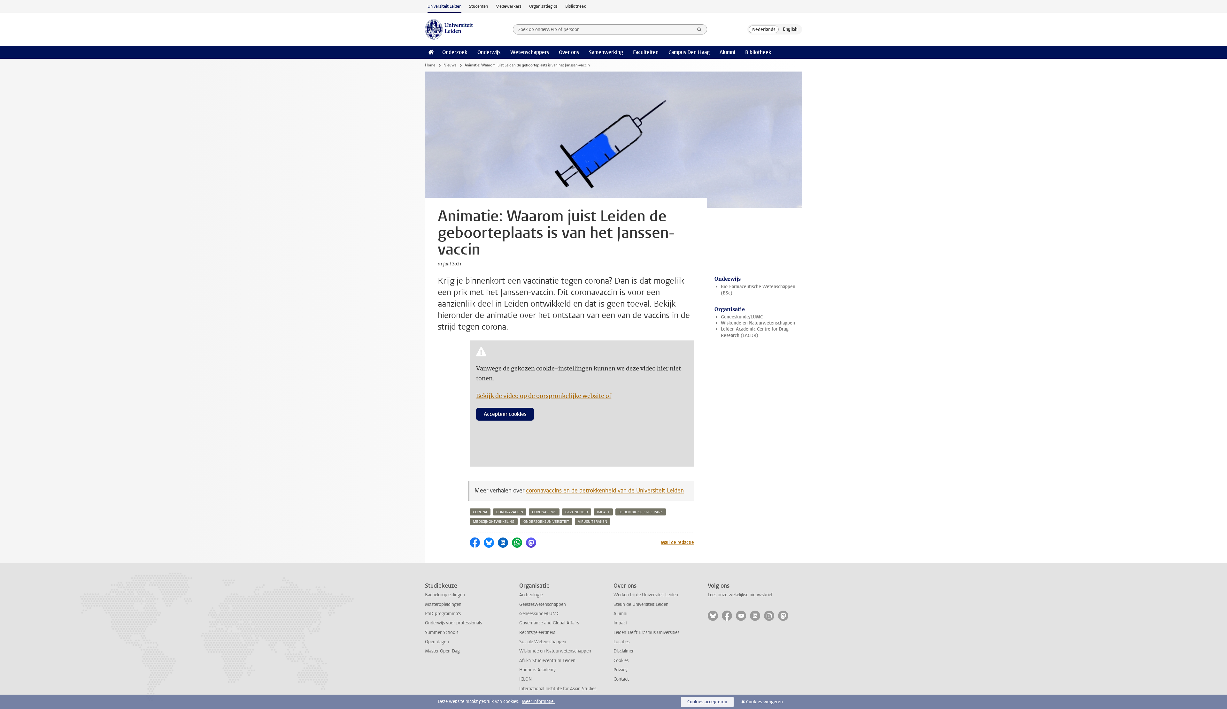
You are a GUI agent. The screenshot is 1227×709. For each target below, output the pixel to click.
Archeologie (531, 595)
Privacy (621, 670)
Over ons (569, 52)
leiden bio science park (641, 512)
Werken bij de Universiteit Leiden (646, 595)
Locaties (621, 642)
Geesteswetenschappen (542, 604)
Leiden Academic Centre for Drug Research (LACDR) (755, 332)
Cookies (621, 661)
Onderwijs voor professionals (453, 623)
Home (430, 65)
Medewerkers (508, 6)
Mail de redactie (677, 542)
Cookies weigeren (764, 702)
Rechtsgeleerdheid (537, 632)
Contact (621, 679)
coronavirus (544, 512)
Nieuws (450, 65)
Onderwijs (488, 52)
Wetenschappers (529, 52)
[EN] (790, 29)
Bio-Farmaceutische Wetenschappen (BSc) (758, 290)
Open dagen (437, 642)
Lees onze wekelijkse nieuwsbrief (740, 595)
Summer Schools (441, 632)
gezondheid (576, 512)
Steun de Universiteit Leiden (641, 604)
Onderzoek (454, 52)
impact (603, 512)
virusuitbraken (592, 521)
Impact (620, 623)
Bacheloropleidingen (445, 595)
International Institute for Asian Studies (557, 689)
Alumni (727, 52)
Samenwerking (606, 52)
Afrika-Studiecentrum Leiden (547, 661)
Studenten (478, 6)
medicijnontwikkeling (493, 521)
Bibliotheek (575, 6)
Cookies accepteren (707, 702)
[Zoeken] (699, 29)
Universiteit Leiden (444, 6)
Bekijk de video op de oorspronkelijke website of (543, 396)
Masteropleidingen (443, 604)
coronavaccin (509, 512)
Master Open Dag (442, 651)
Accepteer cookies (505, 414)
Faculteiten (646, 52)
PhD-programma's (443, 614)
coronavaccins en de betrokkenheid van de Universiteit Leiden (605, 490)
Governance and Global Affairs (549, 623)
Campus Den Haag (689, 52)
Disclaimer (624, 651)
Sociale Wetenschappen (542, 642)
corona (480, 512)
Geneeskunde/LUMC (742, 317)
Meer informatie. (538, 701)
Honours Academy (537, 670)
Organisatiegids (543, 6)
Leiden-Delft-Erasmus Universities (646, 632)
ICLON (525, 679)
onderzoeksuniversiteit (546, 521)
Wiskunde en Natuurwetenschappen (758, 323)
